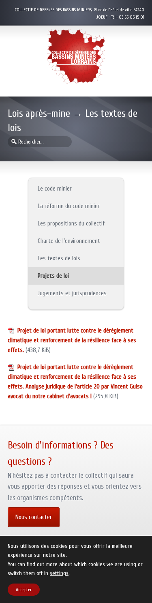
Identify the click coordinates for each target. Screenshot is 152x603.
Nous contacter (33, 517)
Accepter (24, 589)
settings (59, 573)
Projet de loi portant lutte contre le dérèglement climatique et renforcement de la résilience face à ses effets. (72, 340)
